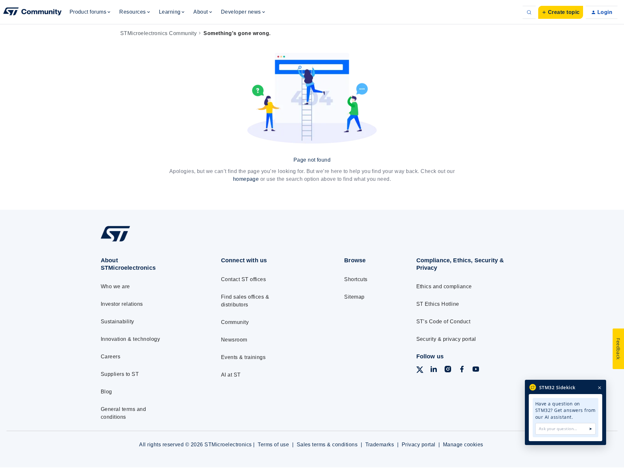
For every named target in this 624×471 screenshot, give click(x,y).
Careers (110, 356)
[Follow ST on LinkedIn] (433, 370)
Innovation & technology (130, 339)
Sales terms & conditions (327, 444)
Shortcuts (355, 279)
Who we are (115, 286)
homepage (246, 179)
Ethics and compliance (444, 286)
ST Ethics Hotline (437, 304)
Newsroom (234, 339)
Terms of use (273, 444)
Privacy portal (419, 444)
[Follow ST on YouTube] (476, 370)
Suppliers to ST (120, 374)
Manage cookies (463, 444)
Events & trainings (243, 357)
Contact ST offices (243, 279)
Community (235, 322)
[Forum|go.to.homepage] (32, 12)
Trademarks (379, 444)
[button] (560, 12)
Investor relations (122, 304)
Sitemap (354, 297)
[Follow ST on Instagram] (448, 370)
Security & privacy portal (446, 339)
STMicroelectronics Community (158, 33)
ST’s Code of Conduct (443, 321)
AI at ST (231, 375)
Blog (106, 391)
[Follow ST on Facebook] (462, 370)
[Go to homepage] (149, 241)
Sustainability (117, 321)
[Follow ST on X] (419, 370)
